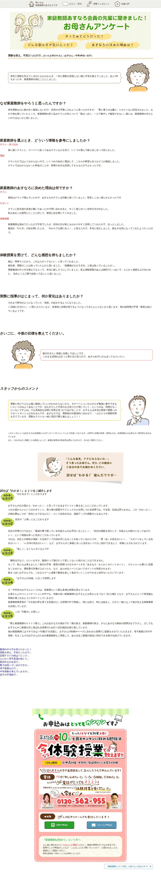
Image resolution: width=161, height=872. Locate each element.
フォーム (104, 825)
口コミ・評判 (75, 4)
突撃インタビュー (101, 4)
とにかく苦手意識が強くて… (14, 658)
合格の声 (125, 4)
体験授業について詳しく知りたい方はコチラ (128, 866)
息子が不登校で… (9, 674)
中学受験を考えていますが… (14, 671)
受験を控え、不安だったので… (16, 652)
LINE (62, 825)
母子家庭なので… (9, 668)
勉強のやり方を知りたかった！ (16, 649)
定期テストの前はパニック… (14, 655)
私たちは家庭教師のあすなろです (46, 3)
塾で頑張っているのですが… (14, 665)
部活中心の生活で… (10, 662)
